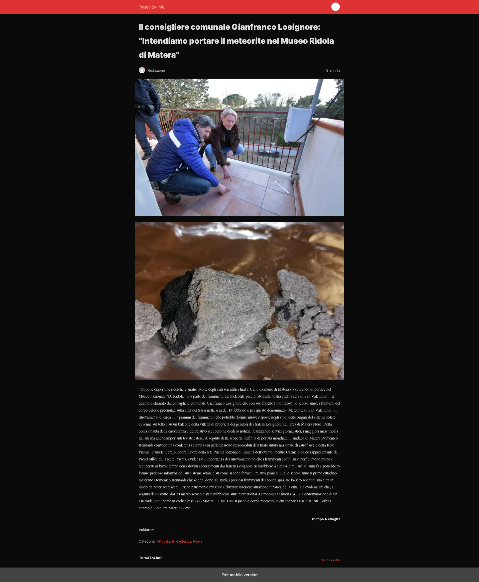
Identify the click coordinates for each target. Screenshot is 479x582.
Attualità (163, 541)
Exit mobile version (240, 574)
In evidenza (181, 541)
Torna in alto (331, 560)
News (197, 541)
